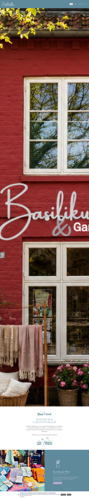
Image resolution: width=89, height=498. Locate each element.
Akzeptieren (63, 494)
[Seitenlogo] (8, 4)
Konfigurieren (22, 496)
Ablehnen (69, 494)
